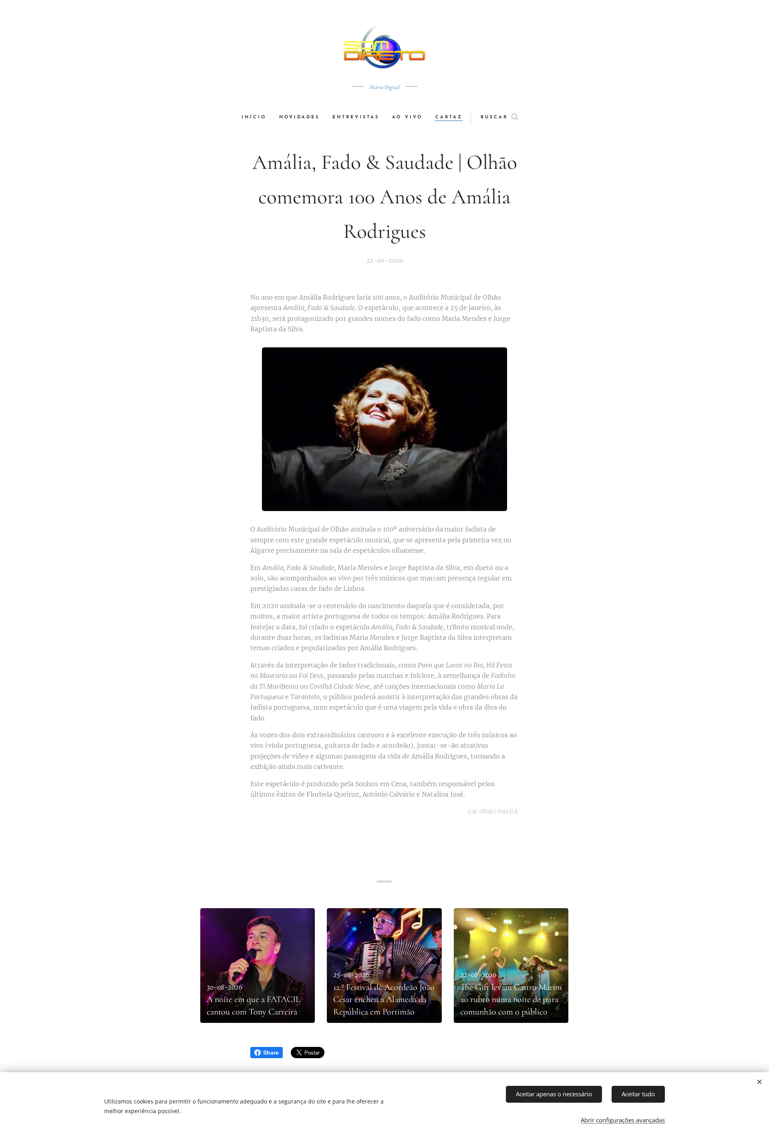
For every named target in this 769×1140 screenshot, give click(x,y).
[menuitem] (257, 118)
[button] (499, 118)
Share (271, 1052)
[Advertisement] (384, 848)
